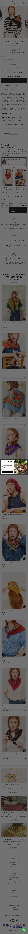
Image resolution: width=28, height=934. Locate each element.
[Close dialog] (26, 461)
